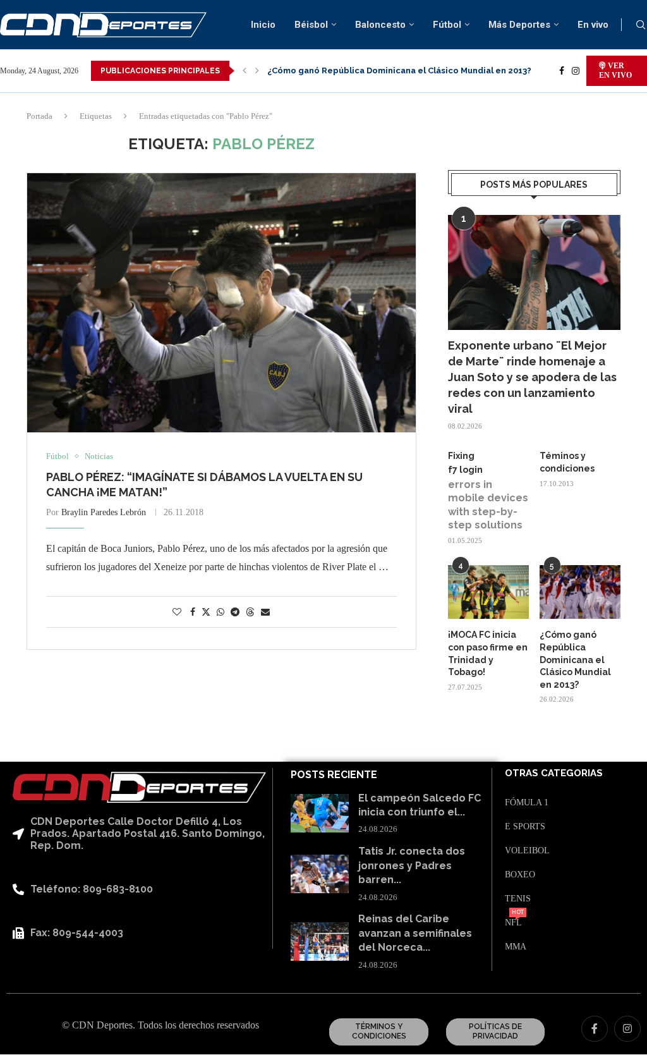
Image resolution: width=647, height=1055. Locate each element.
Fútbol (447, 24)
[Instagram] (575, 71)
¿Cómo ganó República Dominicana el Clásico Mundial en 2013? (399, 70)
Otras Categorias (554, 773)
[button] (244, 71)
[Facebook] (562, 71)
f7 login (465, 470)
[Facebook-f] (594, 1029)
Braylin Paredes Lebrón (103, 512)
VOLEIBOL (527, 850)
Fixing (461, 456)
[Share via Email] (265, 612)
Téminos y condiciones (567, 462)
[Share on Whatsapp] (220, 612)
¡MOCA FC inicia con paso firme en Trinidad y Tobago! (488, 653)
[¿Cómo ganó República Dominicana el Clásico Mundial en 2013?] (580, 592)
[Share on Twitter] (206, 612)
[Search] (640, 25)
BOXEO (520, 874)
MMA (515, 946)
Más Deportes (519, 24)
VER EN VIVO (615, 70)
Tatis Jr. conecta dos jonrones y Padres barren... (411, 865)
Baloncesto (380, 24)
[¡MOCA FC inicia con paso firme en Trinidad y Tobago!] (488, 592)
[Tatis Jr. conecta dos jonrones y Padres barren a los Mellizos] (320, 874)
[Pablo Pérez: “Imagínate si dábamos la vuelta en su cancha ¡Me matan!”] (221, 302)
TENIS (518, 898)
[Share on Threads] (250, 612)
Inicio (263, 24)
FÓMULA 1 (526, 802)
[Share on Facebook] (192, 612)
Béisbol (311, 24)
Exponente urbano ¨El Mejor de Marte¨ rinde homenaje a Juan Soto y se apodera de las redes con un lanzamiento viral (532, 377)
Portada (39, 116)
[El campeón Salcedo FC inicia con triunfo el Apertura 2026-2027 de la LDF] (320, 813)
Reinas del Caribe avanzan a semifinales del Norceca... (415, 933)
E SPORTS (525, 826)
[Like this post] (176, 612)
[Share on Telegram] (235, 612)
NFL (513, 922)
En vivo (592, 24)
